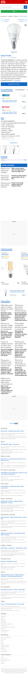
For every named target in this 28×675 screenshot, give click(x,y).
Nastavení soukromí (20, 672)
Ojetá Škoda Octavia (5, 630)
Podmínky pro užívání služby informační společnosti (14, 671)
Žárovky (16, 16)
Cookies (13, 672)
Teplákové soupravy (5, 646)
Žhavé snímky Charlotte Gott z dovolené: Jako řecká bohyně (13, 466)
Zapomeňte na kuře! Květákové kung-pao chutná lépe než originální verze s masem (12, 540)
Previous (2, 268)
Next (25, 268)
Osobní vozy (3, 619)
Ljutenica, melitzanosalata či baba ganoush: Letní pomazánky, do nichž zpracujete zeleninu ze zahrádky (14, 537)
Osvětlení (10, 16)
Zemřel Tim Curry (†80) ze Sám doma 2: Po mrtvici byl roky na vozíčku (13, 463)
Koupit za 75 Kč (14, 84)
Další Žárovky (4, 252)
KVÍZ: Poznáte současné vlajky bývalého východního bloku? (13, 553)
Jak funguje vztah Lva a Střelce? (7, 569)
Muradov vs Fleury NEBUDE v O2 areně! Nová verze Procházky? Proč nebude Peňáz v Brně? (13, 608)
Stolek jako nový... (4, 478)
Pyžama (2, 643)
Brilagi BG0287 (5, 254)
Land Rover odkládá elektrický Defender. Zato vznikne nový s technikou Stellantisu (13, 491)
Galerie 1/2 (14, 52)
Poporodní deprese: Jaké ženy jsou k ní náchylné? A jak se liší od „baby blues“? (14, 583)
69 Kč (23, 113)
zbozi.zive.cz (3, 16)
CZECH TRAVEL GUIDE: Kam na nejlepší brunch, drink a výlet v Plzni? (13, 564)
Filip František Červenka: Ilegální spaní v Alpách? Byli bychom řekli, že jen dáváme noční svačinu (13, 555)
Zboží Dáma (3, 620)
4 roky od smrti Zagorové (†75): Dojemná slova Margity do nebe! (13, 465)
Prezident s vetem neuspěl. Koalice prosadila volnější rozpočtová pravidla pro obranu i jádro (14, 527)
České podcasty (4, 658)
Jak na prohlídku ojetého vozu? (7, 624)
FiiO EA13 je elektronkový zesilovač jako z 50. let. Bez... (19, 177)
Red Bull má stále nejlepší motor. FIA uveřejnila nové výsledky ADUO (13, 493)
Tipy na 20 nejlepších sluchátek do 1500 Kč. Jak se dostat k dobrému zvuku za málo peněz (7, 352)
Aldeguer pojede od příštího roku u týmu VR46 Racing (11, 495)
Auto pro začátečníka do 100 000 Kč (8, 627)
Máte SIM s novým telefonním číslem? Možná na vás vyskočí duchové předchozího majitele (6, 316)
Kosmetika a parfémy (5, 645)
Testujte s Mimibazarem (5, 637)
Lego (2, 642)
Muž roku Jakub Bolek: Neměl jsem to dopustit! (10, 610)
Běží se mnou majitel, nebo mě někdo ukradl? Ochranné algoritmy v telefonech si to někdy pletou (7, 389)
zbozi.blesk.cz (3, 622)
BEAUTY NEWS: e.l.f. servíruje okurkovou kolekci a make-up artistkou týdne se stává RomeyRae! (12, 567)
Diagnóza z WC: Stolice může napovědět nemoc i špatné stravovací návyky (12, 579)
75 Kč (23, 101)
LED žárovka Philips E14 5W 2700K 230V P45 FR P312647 (9, 101)
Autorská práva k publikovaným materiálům (11, 670)
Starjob (2, 657)
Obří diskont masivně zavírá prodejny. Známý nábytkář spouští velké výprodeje (13, 524)
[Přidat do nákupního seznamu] (25, 25)
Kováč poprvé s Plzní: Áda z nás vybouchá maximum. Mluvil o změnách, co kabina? (13, 447)
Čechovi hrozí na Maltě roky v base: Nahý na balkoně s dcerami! (13, 436)
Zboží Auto (3, 628)
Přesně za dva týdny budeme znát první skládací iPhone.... (17, 184)
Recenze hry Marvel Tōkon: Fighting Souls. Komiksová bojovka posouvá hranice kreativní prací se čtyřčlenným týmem (21, 316)
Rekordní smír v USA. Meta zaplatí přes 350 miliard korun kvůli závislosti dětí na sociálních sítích (13, 521)
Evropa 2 (2, 663)
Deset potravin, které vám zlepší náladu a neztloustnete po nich (13, 581)
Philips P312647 (6, 55)
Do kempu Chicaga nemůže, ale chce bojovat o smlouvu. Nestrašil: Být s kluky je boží (12, 452)
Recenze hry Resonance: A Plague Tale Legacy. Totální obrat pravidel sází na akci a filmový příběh (7, 334)
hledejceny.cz (3, 616)
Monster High (3, 639)
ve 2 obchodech (5, 283)
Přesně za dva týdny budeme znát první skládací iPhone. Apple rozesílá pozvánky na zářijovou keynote (21, 353)
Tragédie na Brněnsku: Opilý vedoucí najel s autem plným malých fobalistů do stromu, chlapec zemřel (14, 438)
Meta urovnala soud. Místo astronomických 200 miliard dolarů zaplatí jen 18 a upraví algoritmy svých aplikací (13, 505)
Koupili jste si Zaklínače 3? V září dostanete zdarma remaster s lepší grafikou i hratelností (7, 370)
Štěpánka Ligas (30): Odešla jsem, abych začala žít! (11, 476)
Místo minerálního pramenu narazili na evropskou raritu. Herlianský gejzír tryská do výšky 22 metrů (12, 551)
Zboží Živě (3, 617)
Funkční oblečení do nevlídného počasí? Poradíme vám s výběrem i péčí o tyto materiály (12, 480)
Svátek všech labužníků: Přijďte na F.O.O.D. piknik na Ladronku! (13, 542)
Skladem (24, 96)
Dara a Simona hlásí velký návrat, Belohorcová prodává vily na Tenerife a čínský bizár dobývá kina (13, 434)
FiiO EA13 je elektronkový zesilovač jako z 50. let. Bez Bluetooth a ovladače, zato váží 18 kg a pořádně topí (21, 371)
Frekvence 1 (3, 661)
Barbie (2, 640)
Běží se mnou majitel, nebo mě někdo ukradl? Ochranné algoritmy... (18, 170)
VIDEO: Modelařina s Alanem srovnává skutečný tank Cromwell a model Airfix (14, 595)
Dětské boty (3, 648)
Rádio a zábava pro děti (5, 660)
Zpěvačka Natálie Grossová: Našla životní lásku (10, 606)
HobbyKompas (4, 625)
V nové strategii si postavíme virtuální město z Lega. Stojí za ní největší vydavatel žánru (13, 598)
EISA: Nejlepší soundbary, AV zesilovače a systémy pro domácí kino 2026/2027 (21, 334)
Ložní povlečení (4, 650)
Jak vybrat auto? (4, 631)
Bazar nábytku (4, 651)
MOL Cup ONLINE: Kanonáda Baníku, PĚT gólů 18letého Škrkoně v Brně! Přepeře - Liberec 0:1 (14, 450)
